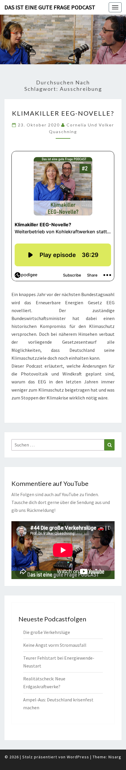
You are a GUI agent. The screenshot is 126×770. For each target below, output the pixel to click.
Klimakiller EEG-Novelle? (63, 113)
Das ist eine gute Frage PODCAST (49, 7)
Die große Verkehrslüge (46, 632)
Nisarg (114, 756)
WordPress (78, 756)
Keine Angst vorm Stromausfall (54, 645)
